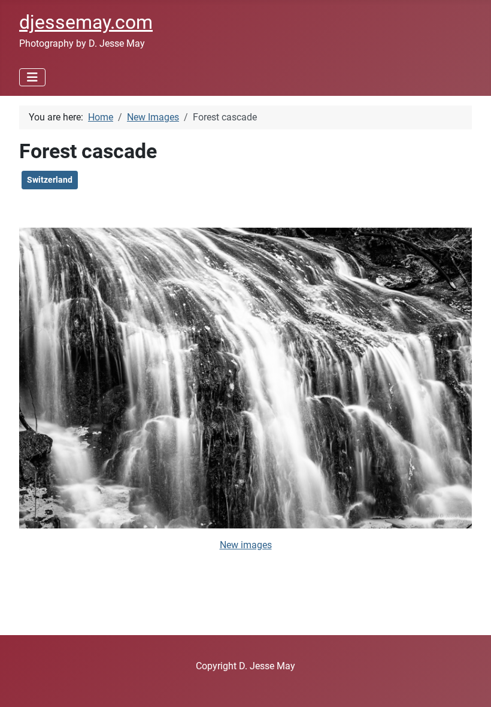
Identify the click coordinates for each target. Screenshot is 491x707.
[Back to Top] (470, 684)
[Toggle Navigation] (32, 77)
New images (246, 545)
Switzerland (49, 180)
